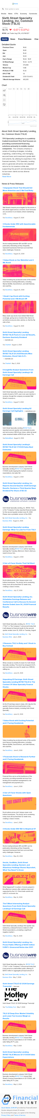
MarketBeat (9, 438)
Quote (4, 39)
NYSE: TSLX (30, 624)
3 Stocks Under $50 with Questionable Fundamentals (19, 225)
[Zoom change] (4, 95)
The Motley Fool (10, 1007)
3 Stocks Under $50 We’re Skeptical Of (19, 829)
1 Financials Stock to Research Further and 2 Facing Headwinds (19, 758)
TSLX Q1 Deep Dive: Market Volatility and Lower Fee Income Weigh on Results (18, 1015)
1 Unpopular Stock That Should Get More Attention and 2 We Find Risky (18, 189)
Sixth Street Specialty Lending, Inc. (16, 518)
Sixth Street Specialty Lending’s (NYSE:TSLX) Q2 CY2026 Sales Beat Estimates (18, 447)
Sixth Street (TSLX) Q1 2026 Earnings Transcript (18, 985)
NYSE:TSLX (27, 428)
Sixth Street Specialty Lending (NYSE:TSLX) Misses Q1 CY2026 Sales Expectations (19, 1054)
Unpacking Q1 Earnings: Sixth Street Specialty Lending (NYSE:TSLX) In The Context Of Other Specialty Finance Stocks (19, 683)
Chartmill (8, 345)
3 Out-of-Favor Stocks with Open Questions (17, 794)
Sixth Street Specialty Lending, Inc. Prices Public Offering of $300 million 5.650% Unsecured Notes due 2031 (19, 944)
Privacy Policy (6, 1115)
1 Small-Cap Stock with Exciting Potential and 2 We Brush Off (16, 297)
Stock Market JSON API (9, 1108)
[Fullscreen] (4, 100)
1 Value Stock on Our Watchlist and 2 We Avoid (18, 261)
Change (21, 27)
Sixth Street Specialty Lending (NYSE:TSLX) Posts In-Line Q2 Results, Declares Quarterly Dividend (19, 336)
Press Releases (24, 39)
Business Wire (7, 521)
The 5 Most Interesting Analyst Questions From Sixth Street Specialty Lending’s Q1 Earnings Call (19, 906)
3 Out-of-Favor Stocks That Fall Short (19, 563)
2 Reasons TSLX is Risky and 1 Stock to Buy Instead (19, 644)
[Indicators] (4, 90)
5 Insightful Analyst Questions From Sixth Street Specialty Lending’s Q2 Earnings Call (18, 372)
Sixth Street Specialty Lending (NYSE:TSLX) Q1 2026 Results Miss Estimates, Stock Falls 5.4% (17, 355)
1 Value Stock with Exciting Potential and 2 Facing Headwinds (18, 722)
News (10, 13)
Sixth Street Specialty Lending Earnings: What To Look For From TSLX (19, 528)
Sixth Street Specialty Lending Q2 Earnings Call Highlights (19, 409)
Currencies (33, 13)
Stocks (3, 13)
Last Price (4, 27)
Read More (6, 176)
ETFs (16, 13)
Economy (23, 13)
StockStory (8, 217)
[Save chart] (4, 105)
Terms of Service (19, 1115)
